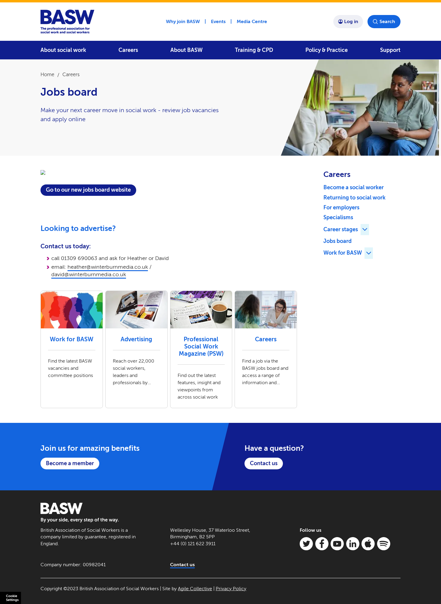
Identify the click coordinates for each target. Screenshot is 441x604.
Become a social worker (353, 187)
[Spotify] (383, 543)
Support (390, 50)
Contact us (264, 463)
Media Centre (252, 21)
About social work (63, 50)
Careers (128, 50)
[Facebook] (321, 543)
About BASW (186, 50)
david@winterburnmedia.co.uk (88, 274)
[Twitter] (306, 543)
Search (387, 21)
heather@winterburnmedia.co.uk (108, 267)
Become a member (70, 463)
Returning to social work (354, 197)
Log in (351, 21)
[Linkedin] (352, 543)
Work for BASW (342, 253)
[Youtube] (337, 543)
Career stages (340, 229)
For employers (341, 207)
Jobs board (337, 241)
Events (218, 21)
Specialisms (338, 217)
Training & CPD (254, 50)
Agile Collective (195, 588)
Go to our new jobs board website (88, 190)
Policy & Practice (326, 50)
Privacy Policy (231, 588)
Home (47, 74)
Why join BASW (183, 21)
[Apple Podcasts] (368, 543)
